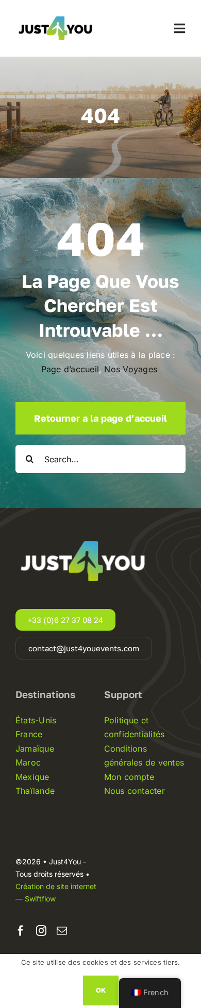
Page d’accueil (70, 369)
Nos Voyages (132, 369)
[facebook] (20, 931)
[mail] (62, 931)
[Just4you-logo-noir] (56, 13)
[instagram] (41, 931)
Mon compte (129, 777)
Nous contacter (134, 791)
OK (101, 990)
